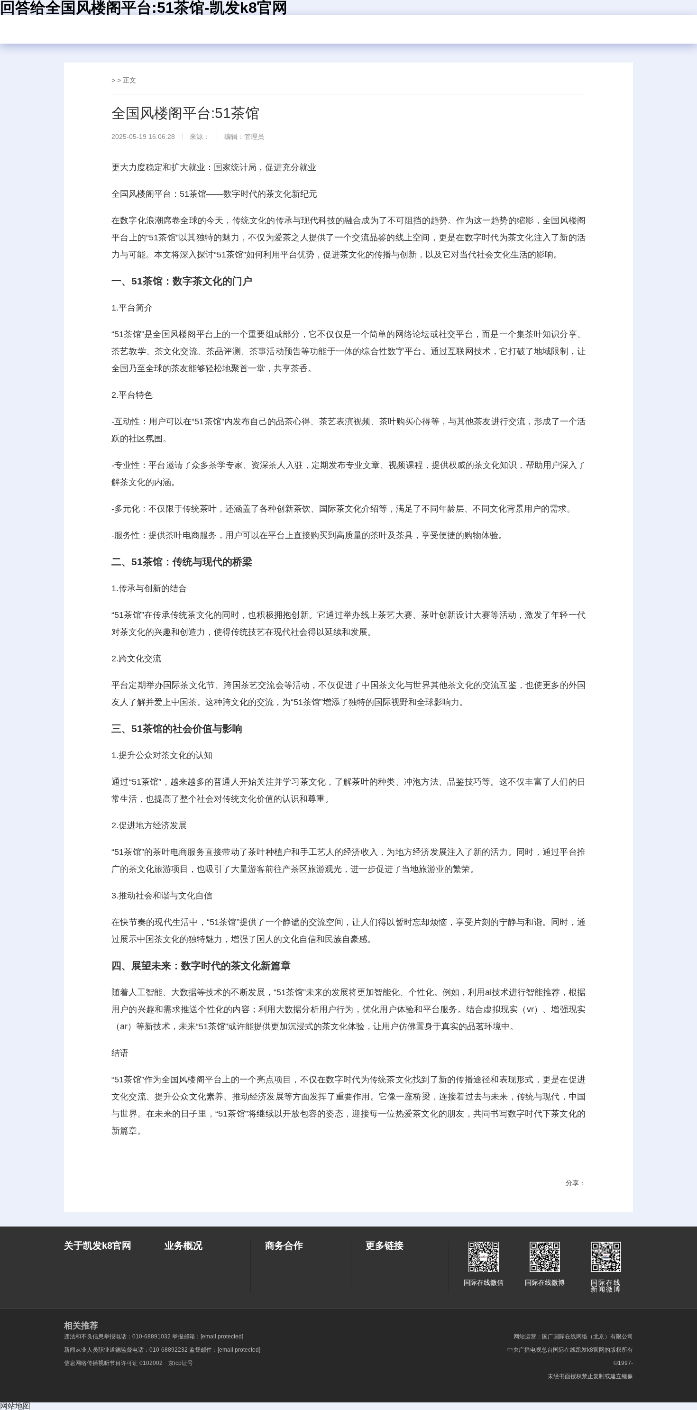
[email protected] (222, 1336)
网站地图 (15, 1406)
